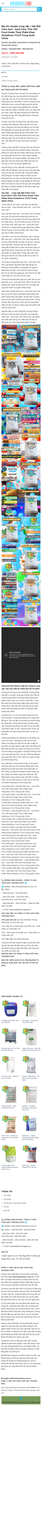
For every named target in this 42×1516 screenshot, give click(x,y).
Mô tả (3, 72)
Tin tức (6, 1207)
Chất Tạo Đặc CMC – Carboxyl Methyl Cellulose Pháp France (9, 1167)
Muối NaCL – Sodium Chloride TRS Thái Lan (29, 1166)
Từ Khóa (4, 76)
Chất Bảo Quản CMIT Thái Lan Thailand (9, 1021)
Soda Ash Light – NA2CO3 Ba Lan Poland (9, 1077)
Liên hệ (6, 1211)
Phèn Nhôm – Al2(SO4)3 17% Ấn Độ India (30, 1021)
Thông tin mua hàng (9, 81)
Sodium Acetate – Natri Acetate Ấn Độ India (8, 1107)
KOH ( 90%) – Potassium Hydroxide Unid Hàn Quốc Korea (9, 1137)
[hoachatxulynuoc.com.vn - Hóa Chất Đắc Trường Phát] (21, 3)
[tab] (21, 73)
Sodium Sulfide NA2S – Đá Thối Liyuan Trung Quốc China (30, 1078)
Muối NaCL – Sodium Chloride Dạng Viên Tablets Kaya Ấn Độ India (30, 1137)
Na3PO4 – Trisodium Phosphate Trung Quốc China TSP (29, 1108)
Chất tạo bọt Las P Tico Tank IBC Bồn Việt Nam (10, 1049)
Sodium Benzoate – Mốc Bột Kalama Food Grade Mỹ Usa (31, 1049)
